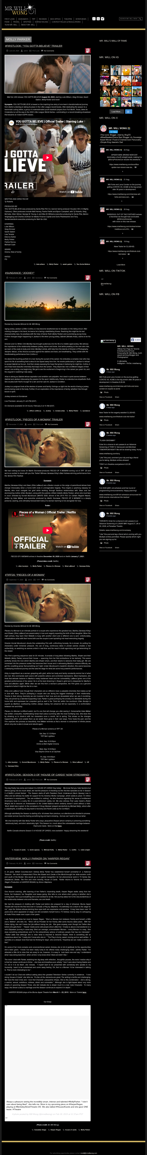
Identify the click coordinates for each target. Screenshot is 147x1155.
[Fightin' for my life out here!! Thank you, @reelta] (116, 70)
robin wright (85, 850)
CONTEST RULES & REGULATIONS (66, 22)
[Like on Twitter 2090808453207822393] (118, 201)
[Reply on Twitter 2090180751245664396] (108, 258)
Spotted (27, 22)
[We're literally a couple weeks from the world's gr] (105, 70)
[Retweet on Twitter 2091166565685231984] (113, 171)
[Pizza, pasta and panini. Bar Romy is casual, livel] (126, 81)
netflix (74, 850)
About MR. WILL (28, 25)
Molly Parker (53, 264)
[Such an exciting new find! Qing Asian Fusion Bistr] (105, 91)
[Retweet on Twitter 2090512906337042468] (113, 233)
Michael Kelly (49, 850)
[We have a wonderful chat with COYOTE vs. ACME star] (137, 81)
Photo (106, 392)
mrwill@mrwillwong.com (89, 1153)
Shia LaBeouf (70, 566)
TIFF (33, 19)
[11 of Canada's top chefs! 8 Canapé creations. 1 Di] (105, 102)
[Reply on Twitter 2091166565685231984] (108, 171)
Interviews (81, 19)
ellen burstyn (23, 566)
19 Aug (126, 241)
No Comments (49, 50)
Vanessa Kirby (84, 566)
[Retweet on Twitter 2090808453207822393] (113, 201)
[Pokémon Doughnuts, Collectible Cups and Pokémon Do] (126, 91)
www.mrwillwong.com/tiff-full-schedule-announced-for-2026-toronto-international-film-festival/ (120, 495)
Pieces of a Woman (53, 566)
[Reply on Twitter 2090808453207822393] (108, 201)
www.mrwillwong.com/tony (109, 453)
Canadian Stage (40, 1130)
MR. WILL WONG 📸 (114, 149)
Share (117, 397)
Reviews (43, 19)
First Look (10, 19)
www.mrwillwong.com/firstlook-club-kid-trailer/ (117, 416)
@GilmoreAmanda (124, 219)
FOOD (7, 22)
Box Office (55, 19)
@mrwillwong (106, 283)
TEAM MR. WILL (11, 25)
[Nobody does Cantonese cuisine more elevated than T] (116, 91)
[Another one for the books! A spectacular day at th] (137, 102)
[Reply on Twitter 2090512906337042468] (108, 233)
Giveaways (23, 19)
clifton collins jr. (35, 411)
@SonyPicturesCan (115, 159)
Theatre (68, 19)
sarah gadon (67, 264)
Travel (16, 22)
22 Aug (126, 149)
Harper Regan (56, 1130)
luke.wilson (40, 264)
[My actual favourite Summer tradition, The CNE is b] (105, 81)
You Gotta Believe (83, 264)
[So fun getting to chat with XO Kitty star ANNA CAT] (116, 81)
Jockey (48, 411)
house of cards (20, 850)
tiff (88, 762)
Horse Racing (41, 22)
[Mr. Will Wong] (108, 341)
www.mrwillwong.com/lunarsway (118, 530)
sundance (86, 411)
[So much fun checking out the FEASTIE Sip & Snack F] (137, 70)
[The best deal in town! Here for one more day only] (116, 102)
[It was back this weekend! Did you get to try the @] (126, 102)
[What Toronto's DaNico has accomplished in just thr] (126, 70)
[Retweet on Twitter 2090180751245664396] (113, 258)
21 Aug (126, 179)
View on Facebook (105, 397)
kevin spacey (35, 850)
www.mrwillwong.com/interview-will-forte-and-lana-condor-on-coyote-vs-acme (119, 387)
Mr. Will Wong (113, 369)
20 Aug (126, 209)
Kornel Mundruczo (29, 762)
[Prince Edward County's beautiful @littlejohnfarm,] (137, 91)
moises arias (60, 411)
